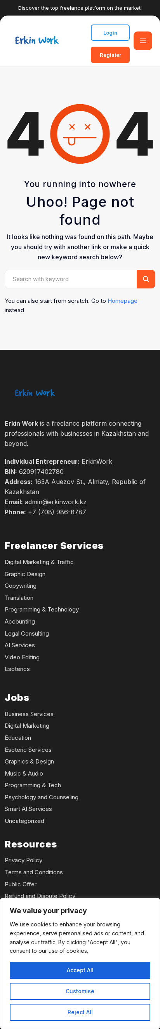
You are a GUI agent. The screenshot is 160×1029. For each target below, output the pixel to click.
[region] (80, 963)
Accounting (20, 621)
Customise (80, 991)
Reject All (80, 1012)
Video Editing (22, 657)
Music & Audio (24, 773)
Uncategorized (24, 821)
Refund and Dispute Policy (40, 896)
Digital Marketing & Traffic (39, 562)
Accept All (80, 970)
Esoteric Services (28, 749)
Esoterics (17, 669)
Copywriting (21, 585)
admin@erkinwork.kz (56, 502)
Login (110, 33)
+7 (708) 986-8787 (57, 512)
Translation (19, 597)
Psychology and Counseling (41, 797)
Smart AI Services (28, 808)
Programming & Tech (33, 785)
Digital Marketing (27, 725)
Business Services (29, 714)
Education (18, 737)
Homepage (122, 300)
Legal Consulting (27, 633)
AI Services (20, 645)
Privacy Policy (23, 860)
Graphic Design (25, 574)
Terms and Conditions (34, 872)
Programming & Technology (42, 609)
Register (110, 55)
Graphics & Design (29, 761)
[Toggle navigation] (143, 40)
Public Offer (21, 884)
